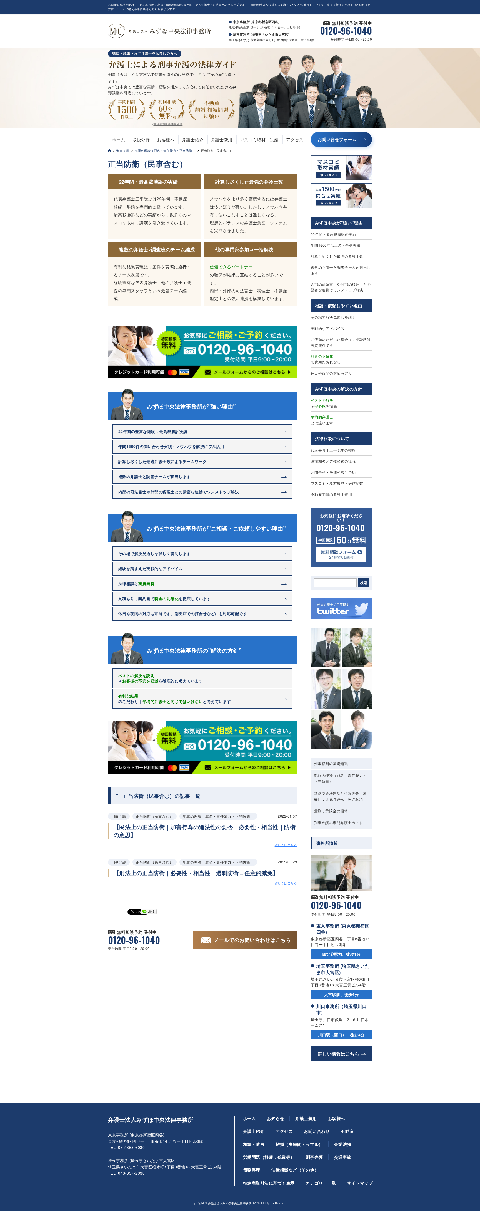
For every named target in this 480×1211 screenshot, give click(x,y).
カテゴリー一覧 (321, 1183)
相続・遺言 (253, 1144)
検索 (363, 583)
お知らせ (275, 1118)
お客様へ (165, 139)
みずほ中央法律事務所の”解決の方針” (194, 650)
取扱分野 (141, 139)
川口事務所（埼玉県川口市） (341, 1009)
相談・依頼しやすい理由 (338, 306)
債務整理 (251, 1170)
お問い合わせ (317, 1131)
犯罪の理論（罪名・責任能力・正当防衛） (165, 150)
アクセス (294, 139)
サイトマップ (360, 1183)
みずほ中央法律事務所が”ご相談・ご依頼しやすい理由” (216, 528)
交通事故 (342, 1157)
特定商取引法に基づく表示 (269, 1183)
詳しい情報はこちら (338, 1054)
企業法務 (342, 1144)
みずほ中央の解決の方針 (338, 389)
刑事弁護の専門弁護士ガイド (338, 822)
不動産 (347, 1131)
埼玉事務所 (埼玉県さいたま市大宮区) (342, 969)
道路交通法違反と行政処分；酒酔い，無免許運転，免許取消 (340, 796)
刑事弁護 (122, 150)
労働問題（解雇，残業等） (269, 1157)
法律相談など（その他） (295, 1170)
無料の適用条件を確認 (167, 124)
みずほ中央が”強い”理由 (339, 223)
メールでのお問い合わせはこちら (252, 939)
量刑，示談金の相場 (331, 810)
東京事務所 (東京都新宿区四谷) (342, 929)
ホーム (118, 139)
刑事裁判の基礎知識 (331, 763)
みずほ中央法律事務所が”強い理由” (191, 406)
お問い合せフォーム (337, 139)
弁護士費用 (221, 139)
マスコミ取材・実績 (259, 139)
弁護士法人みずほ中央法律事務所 (150, 1119)
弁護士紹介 (192, 139)
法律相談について (332, 438)
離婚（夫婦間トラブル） (299, 1144)
